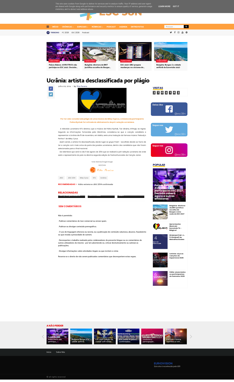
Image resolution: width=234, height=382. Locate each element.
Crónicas (67, 27)
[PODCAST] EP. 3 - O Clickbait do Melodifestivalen (177, 237)
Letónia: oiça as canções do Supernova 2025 (176, 256)
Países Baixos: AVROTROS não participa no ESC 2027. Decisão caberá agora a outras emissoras (63, 66)
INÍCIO (55, 27)
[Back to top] (228, 376)
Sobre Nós (60, 352)
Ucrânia (103, 178)
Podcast (111, 27)
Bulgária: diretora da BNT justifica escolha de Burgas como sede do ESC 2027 (97, 66)
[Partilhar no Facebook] (51, 89)
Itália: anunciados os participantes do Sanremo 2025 (177, 274)
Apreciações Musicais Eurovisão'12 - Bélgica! (175, 227)
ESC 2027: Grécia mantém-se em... (173, 340)
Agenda (123, 27)
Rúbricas (96, 27)
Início (49, 352)
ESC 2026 (75, 32)
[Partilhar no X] (51, 94)
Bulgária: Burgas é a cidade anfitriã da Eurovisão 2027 (168, 66)
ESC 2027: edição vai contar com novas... (104, 340)
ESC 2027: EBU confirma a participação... (149, 339)
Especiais (82, 27)
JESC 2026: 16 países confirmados (128, 340)
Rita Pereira (82, 86)
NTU (94, 178)
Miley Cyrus (84, 178)
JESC (61, 178)
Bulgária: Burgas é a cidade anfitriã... (80, 340)
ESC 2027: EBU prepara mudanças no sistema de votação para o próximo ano (133, 66)
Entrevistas (137, 27)
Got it (176, 6)
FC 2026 (65, 32)
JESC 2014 (71, 178)
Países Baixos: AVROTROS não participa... (55, 339)
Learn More (164, 6)
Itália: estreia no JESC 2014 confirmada (95, 184)
